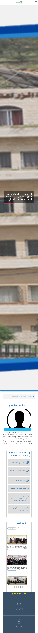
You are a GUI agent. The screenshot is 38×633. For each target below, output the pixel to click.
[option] (17, 543)
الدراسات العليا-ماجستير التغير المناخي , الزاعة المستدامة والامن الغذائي (19, 197)
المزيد (11, 528)
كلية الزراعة (23, 396)
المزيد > (4, 443)
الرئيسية (30, 396)
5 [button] (22, 582)
